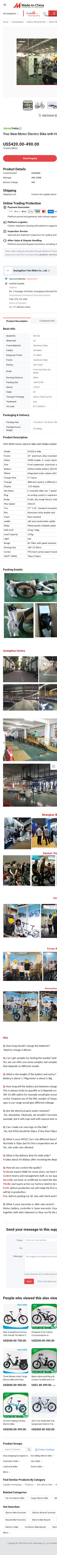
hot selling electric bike (41, 1455)
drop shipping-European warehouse (20, 1455)
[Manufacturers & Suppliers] (28, 5)
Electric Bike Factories (15, 1512)
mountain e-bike (10, 1461)
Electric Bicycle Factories (43, 1512)
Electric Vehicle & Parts (36, 22)
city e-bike (35, 1461)
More (5, 1532)
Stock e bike (36, 1466)
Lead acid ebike (10, 1466)
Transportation (17, 22)
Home (5, 22)
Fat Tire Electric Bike (14, 1498)
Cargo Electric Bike (39, 1498)
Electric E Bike (11, 1527)
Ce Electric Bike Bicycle (35, 1527)
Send (29, 1281)
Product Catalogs (45, 1449)
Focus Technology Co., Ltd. (38, 1543)
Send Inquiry (30, 158)
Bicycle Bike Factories (15, 1519)
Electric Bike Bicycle (41, 1519)
